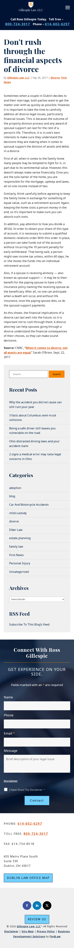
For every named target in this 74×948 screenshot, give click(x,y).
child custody (18, 513)
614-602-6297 (57, 24)
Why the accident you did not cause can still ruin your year (35, 404)
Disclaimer (11, 781)
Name (8, 697)
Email (9, 733)
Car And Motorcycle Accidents (29, 505)
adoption (15, 488)
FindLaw (55, 936)
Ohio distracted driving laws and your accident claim (34, 443)
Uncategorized (19, 572)
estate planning (20, 538)
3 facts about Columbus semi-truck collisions (32, 417)
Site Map (28, 931)
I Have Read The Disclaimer (27, 789)
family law (16, 547)
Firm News (16, 555)
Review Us (37, 919)
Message (10, 750)
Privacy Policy (46, 931)
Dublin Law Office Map (28, 878)
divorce (55, 77)
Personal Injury (19, 563)
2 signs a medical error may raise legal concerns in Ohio (35, 456)
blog (12, 496)
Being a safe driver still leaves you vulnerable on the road (32, 430)
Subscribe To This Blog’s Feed (29, 624)
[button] (67, 7)
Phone (8, 715)
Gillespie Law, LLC (18, 77)
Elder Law (15, 530)
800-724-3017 (17, 24)
